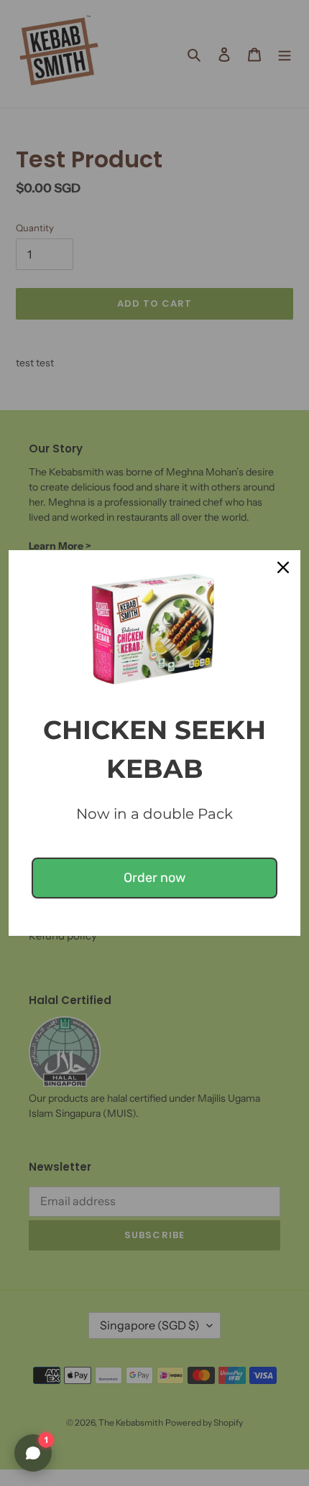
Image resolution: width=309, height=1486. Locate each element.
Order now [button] (154, 878)
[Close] (283, 567)
